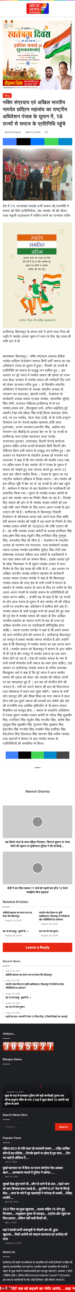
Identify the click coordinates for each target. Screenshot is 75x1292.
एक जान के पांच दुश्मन (48, 931)
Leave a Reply (38, 947)
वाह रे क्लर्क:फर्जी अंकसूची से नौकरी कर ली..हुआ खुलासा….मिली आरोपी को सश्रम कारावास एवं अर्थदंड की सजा (35, 1234)
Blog (7, 95)
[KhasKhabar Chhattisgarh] (37, 8)
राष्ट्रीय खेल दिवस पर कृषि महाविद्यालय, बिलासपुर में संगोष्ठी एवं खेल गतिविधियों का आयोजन (54, 916)
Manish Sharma (13, 132)
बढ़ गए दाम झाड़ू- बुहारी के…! (15, 931)
